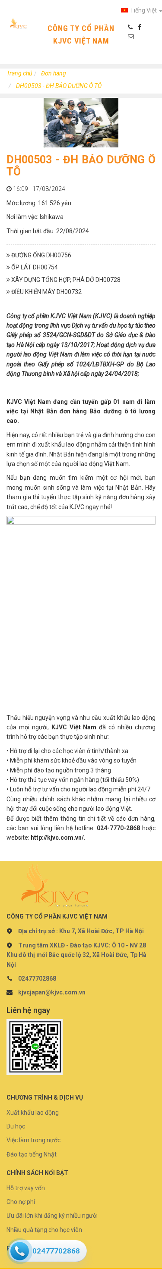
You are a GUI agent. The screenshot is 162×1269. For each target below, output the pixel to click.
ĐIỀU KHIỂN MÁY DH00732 (46, 291)
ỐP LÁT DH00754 (34, 267)
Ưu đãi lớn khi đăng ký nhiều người (52, 1215)
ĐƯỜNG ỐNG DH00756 (40, 255)
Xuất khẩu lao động (32, 1112)
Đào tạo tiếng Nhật (31, 1154)
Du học (15, 1126)
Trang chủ (19, 73)
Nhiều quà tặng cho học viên (44, 1229)
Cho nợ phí (20, 1201)
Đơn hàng (53, 73)
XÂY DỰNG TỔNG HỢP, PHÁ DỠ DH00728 (65, 279)
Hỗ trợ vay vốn (25, 1188)
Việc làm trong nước (33, 1140)
